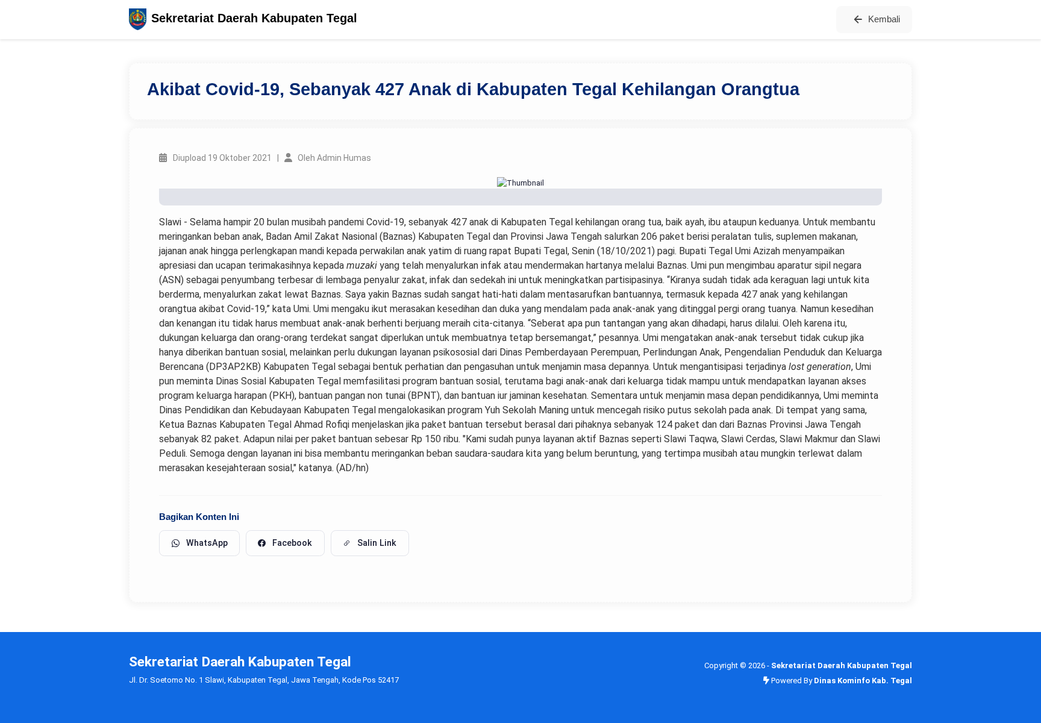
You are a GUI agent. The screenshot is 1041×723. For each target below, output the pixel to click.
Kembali (884, 19)
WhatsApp (207, 543)
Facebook (292, 543)
